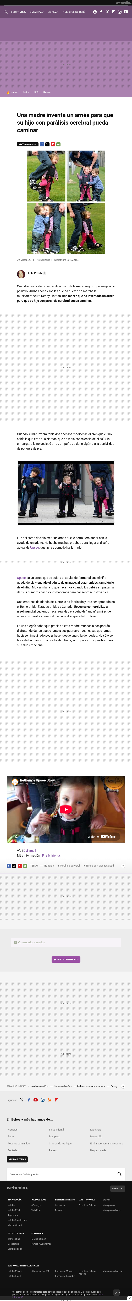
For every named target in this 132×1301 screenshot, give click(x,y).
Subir (115, 1188)
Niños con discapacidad (100, 865)
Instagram (120, 12)
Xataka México (15, 1271)
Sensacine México (64, 1271)
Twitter (107, 12)
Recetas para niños (19, 1143)
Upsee (21, 578)
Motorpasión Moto (111, 1210)
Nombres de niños (40, 1086)
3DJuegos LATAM (40, 1271)
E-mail (58, 144)
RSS (49, 1099)
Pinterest (95, 12)
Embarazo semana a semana (91, 1086)
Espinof (59, 1210)
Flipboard (113, 12)
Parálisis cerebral (70, 865)
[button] (36, 273)
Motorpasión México (112, 1271)
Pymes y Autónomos (41, 1244)
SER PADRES (18, 11)
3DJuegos (36, 1205)
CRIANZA (53, 11)
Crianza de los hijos (60, 1143)
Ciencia (47, 92)
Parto (11, 1136)
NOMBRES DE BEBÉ (74, 11)
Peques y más (98, 1150)
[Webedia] (124, 3)
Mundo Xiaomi (15, 1225)
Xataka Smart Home (17, 1220)
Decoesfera (13, 1244)
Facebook (101, 12)
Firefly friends (51, 855)
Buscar (120, 1174)
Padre (26, 92)
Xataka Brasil (14, 1276)
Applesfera (13, 1215)
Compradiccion (15, 1249)
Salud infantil (56, 1129)
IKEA (36, 92)
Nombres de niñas (63, 1086)
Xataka (11, 1205)
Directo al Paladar (87, 1205)
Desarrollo (96, 1136)
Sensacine (60, 1205)
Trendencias (14, 1239)
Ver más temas (17, 1159)
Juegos (14, 92)
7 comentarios (29, 144)
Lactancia (95, 1129)
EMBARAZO (36, 11)
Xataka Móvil (14, 1210)
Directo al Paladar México (87, 1272)
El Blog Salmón (38, 1239)
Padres (53, 1150)
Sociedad (13, 1150)
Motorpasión (109, 1205)
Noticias (49, 865)
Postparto (54, 1136)
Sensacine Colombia (65, 1276)
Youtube (126, 12)
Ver (68, 959)
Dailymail (29, 850)
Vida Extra (36, 1210)
